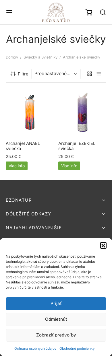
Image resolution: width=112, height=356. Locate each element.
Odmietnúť (56, 319)
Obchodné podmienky (77, 348)
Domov (12, 57)
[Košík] (88, 12)
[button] (103, 245)
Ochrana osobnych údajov (35, 348)
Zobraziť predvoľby (56, 335)
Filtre (23, 74)
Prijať (56, 303)
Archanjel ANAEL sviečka (23, 145)
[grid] (89, 74)
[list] (99, 74)
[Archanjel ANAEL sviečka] (30, 112)
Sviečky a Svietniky (40, 57)
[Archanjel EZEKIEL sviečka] (82, 112)
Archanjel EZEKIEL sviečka (76, 145)
